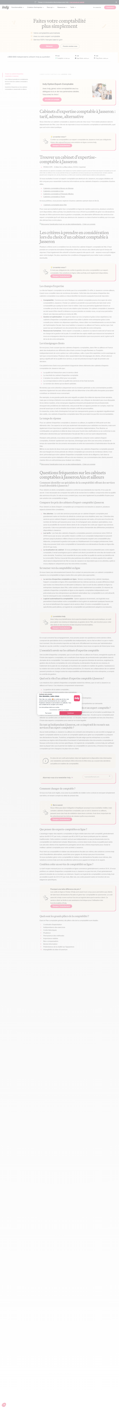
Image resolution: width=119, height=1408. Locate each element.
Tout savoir (48, 713)
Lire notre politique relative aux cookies (49, 707)
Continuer (70, 713)
